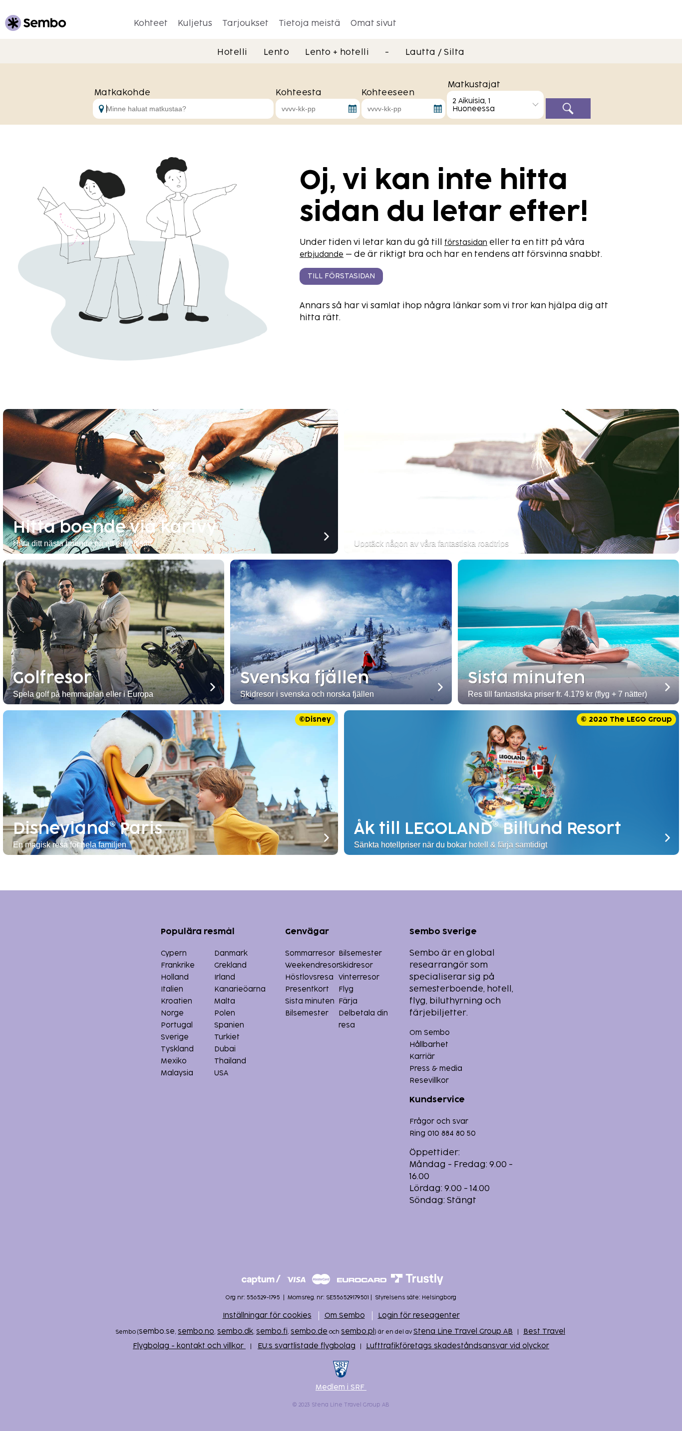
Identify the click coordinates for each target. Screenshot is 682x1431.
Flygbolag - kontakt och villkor (189, 1346)
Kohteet (151, 23)
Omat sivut (373, 23)
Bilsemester (360, 953)
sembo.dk (235, 1331)
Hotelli (232, 52)
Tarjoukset (245, 23)
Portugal (177, 1025)
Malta (224, 1001)
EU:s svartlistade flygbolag (306, 1346)
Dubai (225, 1049)
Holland (175, 977)
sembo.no (196, 1331)
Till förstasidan (341, 276)
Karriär (422, 1056)
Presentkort (307, 989)
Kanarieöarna (240, 989)
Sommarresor (310, 953)
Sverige (175, 1037)
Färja (348, 1001)
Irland (224, 977)
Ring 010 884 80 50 (442, 1133)
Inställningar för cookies (267, 1315)
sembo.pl (357, 1331)
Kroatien (176, 1001)
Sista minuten (310, 1001)
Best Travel (544, 1331)
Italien (172, 989)
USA (221, 1073)
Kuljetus (195, 23)
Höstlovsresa (309, 977)
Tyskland (177, 1049)
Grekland (230, 965)
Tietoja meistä (310, 23)
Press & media (435, 1068)
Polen (224, 1013)
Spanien (229, 1025)
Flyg (346, 989)
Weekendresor (312, 965)
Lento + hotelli (337, 52)
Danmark (231, 953)
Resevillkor (429, 1080)
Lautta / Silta (435, 52)
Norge (172, 1013)
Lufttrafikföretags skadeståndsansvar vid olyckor (457, 1346)
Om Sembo (429, 1032)
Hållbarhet (428, 1044)
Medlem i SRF (341, 1387)
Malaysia (177, 1073)
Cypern (174, 953)
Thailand (230, 1061)
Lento (276, 52)
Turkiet (227, 1037)
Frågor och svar (438, 1121)
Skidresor (356, 965)
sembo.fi (272, 1331)
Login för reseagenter (419, 1315)
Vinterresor (359, 977)
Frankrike (178, 965)
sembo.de (309, 1331)
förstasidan (465, 242)
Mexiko (174, 1061)
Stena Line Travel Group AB (463, 1331)
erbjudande (321, 254)
